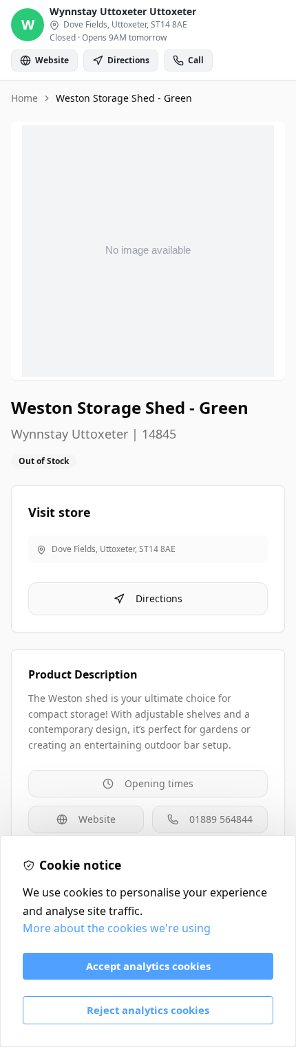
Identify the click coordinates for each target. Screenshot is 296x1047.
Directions (159, 598)
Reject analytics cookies (148, 1010)
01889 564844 (221, 819)
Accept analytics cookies (148, 966)
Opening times (159, 783)
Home (24, 97)
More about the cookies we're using (117, 928)
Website (97, 819)
